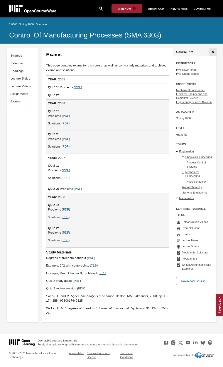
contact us (202, 8)
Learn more (131, 344)
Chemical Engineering (198, 157)
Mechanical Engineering (190, 90)
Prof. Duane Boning (187, 73)
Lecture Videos (20, 86)
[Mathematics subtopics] (178, 198)
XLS (94, 265)
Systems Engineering (195, 192)
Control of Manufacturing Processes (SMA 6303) (85, 35)
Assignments (19, 93)
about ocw (156, 8)
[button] (193, 281)
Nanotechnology (192, 187)
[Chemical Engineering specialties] (184, 157)
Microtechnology (196, 181)
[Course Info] (212, 52)
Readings (17, 71)
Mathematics (186, 198)
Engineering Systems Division (194, 102)
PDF (78, 87)
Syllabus (16, 55)
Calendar (16, 63)
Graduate (181, 134)
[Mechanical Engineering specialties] (184, 174)
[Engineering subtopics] (178, 152)
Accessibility (76, 353)
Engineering (186, 151)
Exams (15, 101)
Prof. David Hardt (186, 69)
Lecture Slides (20, 78)
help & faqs (179, 8)
